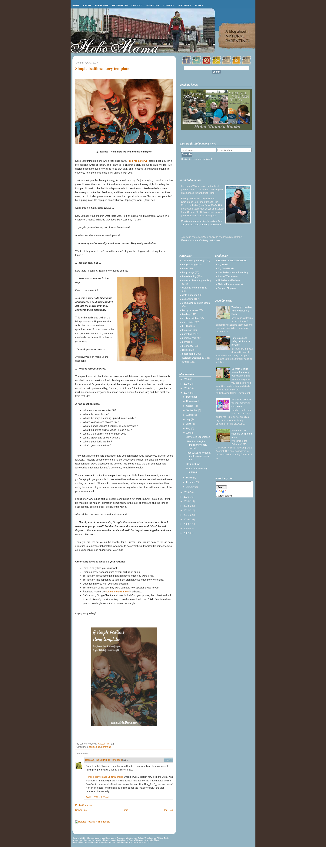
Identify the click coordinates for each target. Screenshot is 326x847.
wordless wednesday (193, 358)
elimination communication (196, 303)
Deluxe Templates (145, 838)
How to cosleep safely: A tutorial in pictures (240, 341)
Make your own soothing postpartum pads (241, 433)
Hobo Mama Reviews (229, 280)
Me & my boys (193, 464)
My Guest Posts (226, 268)
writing (185, 361)
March (189, 477)
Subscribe (101, 5)
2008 (186, 528)
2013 (186, 506)
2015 (186, 497)
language (187, 330)
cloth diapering (190, 295)
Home (75, 5)
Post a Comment (83, 805)
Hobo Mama (110, 838)
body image (188, 272)
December (192, 397)
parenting (106, 747)
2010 (186, 519)
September (192, 410)
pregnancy (187, 346)
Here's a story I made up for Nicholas (104, 777)
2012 (186, 510)
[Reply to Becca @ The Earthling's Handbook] (168, 760)
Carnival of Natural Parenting (233, 272)
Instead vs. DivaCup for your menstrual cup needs (241, 403)
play (184, 342)
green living (188, 322)
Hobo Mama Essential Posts (232, 260)
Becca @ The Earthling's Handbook (103, 760)
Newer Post (81, 810)
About (87, 5)
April (188, 433)
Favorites (184, 5)
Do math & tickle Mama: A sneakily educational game (240, 372)
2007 (186, 533)
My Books (223, 264)
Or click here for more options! (196, 159)
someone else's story (117, 591)
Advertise (152, 5)
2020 (186, 379)
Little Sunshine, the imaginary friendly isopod (196, 445)
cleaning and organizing (194, 287)
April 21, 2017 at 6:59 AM (97, 797)
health (185, 326)
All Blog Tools (162, 838)
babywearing (189, 264)
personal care (189, 338)
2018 (186, 388)
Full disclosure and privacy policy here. (201, 240)
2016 (186, 492)
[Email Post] (112, 743)
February (191, 482)
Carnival (169, 5)
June (189, 424)
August (190, 415)
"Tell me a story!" (138, 160)
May (188, 428)
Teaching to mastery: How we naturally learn (242, 310)
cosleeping (94, 747)
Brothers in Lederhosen (198, 437)
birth (184, 268)
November (192, 401)
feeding (186, 314)
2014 (186, 501)
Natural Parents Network (230, 284)
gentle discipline (190, 318)
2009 (186, 524)
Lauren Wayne (94, 838)
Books (199, 5)
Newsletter (120, 5)
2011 (186, 515)
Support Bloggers (227, 288)
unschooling (188, 354)
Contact (136, 5)
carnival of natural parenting (196, 280)
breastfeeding (189, 276)
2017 (186, 393)
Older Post (168, 810)
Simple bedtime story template (102, 68)
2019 (186, 384)
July (188, 419)
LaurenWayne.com (228, 276)
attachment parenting (193, 260)
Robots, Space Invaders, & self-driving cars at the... (198, 456)
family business (190, 310)
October (190, 406)
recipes (186, 350)
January (190, 486)
